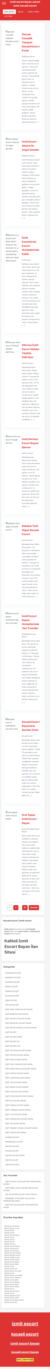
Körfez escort (11, 1160)
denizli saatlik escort (12, 1257)
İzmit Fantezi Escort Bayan (17, 1055)
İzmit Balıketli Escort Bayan (17, 1019)
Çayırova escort (12, 982)
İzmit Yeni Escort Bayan (15, 1133)
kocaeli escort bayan (25, 1352)
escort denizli (9, 1230)
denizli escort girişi (11, 1280)
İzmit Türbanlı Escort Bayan (18, 1110)
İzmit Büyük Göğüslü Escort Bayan (21, 1028)
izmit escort (25, 1323)
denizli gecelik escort (12, 1255)
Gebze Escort (11, 1000)
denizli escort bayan (11, 1226)
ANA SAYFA (9, 12)
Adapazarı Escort (28, 57)
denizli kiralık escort (11, 1260)
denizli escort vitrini (11, 1298)
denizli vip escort (10, 1269)
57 (25, 907)
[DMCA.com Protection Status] (25, 1361)
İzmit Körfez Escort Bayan (17, 1073)
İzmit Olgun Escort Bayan (16, 1092)
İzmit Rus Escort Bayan (15, 1101)
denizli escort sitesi (11, 1264)
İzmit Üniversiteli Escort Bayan (19, 1119)
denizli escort (9, 1233)
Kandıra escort (12, 1137)
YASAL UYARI (33, 12)
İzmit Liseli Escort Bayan (16, 1082)
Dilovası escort (27, 363)
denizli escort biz (10, 1302)
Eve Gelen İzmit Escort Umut (18, 1194)
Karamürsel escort (14, 1142)
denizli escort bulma (11, 1286)
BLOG (20, 12)
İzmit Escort (26, 260)
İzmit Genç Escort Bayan (16, 1060)
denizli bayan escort (11, 1228)
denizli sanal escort (11, 1248)
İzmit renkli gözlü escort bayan (19, 1188)
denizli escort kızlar (11, 1251)
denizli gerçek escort (12, 1296)
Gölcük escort (12, 1005)
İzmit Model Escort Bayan (16, 1087)
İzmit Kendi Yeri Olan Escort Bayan (20, 1069)
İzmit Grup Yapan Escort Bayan (19, 1064)
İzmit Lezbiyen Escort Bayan (17, 1078)
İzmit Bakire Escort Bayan (16, 1014)
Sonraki (33, 907)
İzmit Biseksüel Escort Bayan (18, 1023)
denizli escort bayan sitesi (14, 1300)
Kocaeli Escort (27, 540)
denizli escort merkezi (12, 1278)
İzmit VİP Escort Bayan (15, 1124)
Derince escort (27, 453)
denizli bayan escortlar (12, 1271)
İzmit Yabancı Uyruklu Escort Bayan (21, 1128)
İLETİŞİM (8, 16)
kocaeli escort (25, 1334)
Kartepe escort (12, 1146)
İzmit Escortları (12, 1046)
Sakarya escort (12, 1165)
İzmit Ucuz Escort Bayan (16, 1114)
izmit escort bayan (25, 1343)
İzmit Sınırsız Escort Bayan (17, 1105)
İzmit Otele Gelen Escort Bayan (19, 1096)
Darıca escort (11, 987)
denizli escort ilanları (12, 1246)
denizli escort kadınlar (12, 1253)
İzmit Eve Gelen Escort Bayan (18, 1051)
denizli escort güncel (12, 1282)
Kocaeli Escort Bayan (15, 1155)
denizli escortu (9, 1244)
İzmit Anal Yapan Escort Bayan (18, 1009)
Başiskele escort (13, 978)
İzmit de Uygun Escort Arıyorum (19, 1205)
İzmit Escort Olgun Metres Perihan (21, 1182)
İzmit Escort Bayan (13, 1037)
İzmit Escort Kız (12, 1041)
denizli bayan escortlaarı (13, 1275)
